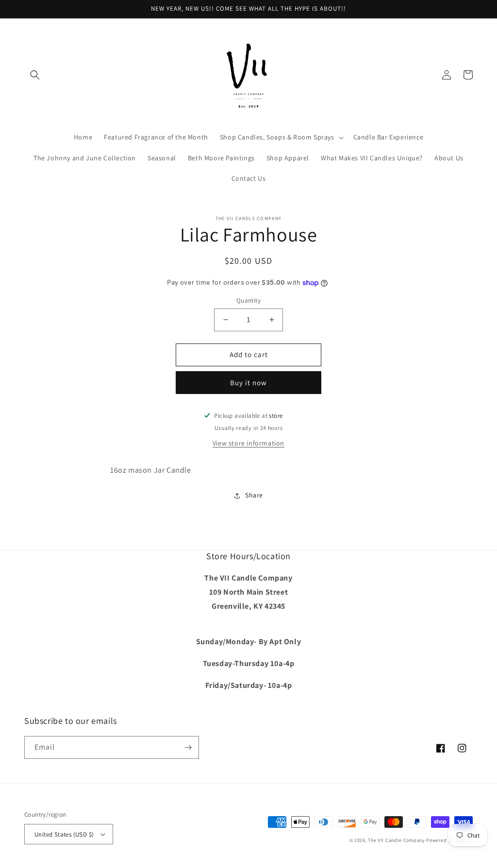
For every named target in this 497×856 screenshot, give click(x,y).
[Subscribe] (188, 747)
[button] (35, 75)
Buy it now (248, 382)
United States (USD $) (64, 834)
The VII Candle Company (396, 840)
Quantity (248, 300)
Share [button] (254, 495)
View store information (248, 443)
